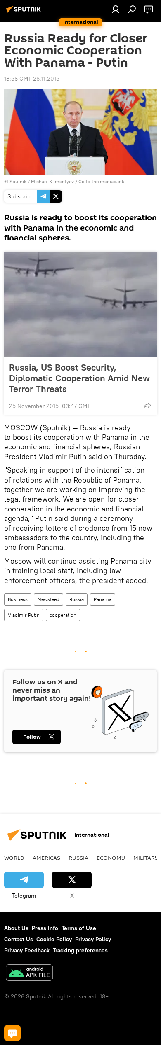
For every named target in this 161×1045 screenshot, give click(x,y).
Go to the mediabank (101, 181)
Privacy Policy (93, 939)
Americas (46, 857)
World (14, 857)
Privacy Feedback (27, 950)
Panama (102, 599)
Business (18, 599)
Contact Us (18, 939)
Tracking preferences (80, 950)
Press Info (45, 928)
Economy (111, 857)
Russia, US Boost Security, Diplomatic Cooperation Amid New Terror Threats (79, 378)
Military (146, 857)
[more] (147, 405)
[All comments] (12, 1033)
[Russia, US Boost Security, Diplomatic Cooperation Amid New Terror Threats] (80, 304)
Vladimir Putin (24, 615)
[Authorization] (115, 9)
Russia (76, 599)
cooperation (63, 615)
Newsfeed (48, 599)
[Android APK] (29, 973)
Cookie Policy (54, 939)
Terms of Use (79, 928)
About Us (16, 928)
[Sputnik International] (24, 12)
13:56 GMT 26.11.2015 (31, 78)
